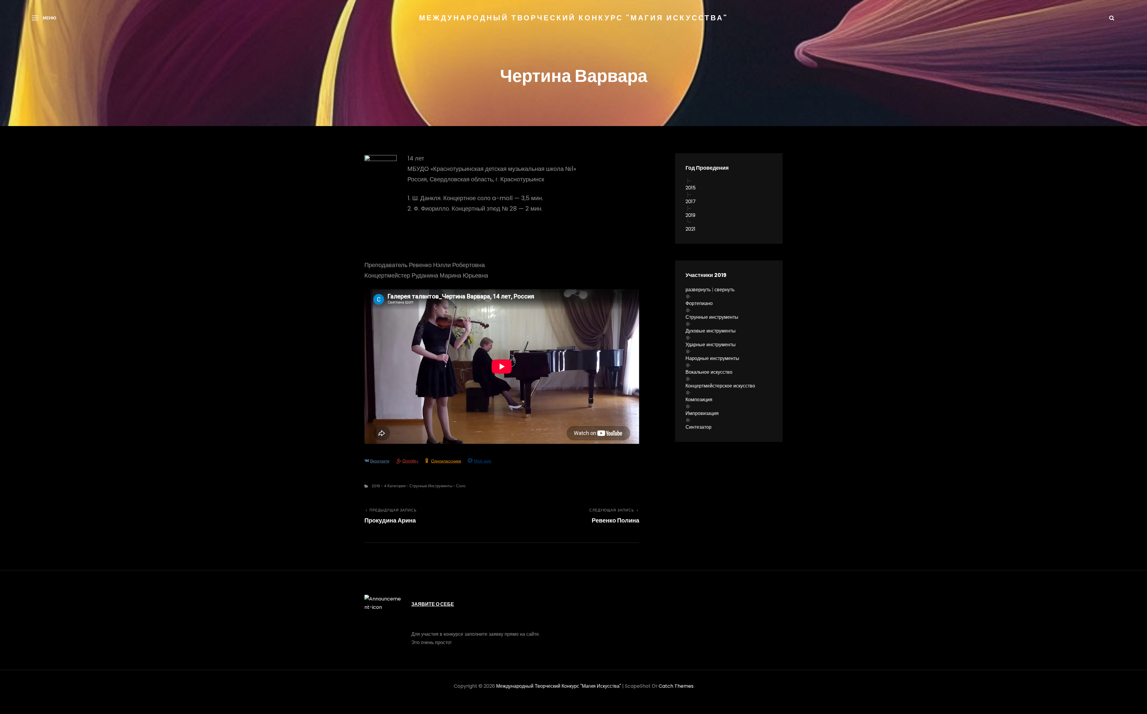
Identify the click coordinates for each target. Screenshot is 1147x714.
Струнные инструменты (712, 317)
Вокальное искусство (709, 372)
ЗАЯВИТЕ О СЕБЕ (432, 604)
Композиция (699, 399)
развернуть (698, 289)
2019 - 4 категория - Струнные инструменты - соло (418, 486)
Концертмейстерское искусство (720, 385)
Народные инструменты (712, 358)
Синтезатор (698, 427)
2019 (690, 215)
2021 (690, 229)
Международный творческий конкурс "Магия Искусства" (573, 18)
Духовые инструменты (711, 330)
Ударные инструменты (711, 344)
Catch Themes (676, 686)
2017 (691, 201)
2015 (691, 187)
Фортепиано (699, 303)
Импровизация (702, 413)
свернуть (724, 289)
